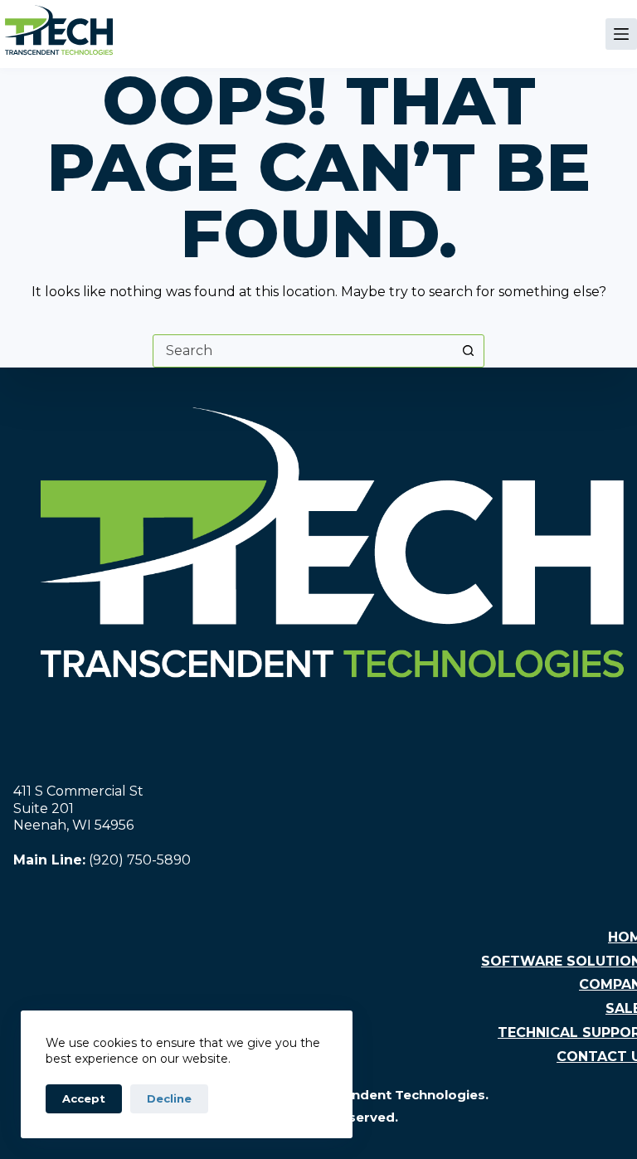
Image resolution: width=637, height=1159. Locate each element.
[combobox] (302, 351)
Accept (83, 1098)
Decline (169, 1098)
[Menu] (621, 34)
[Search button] (468, 351)
